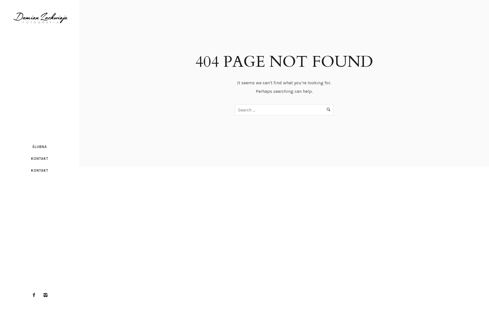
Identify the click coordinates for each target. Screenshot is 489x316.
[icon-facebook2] (35, 295)
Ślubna (39, 147)
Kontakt (39, 158)
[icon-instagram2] (45, 295)
